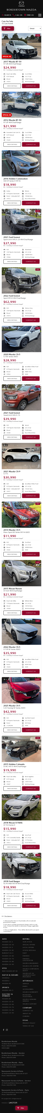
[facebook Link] (3, 1029)
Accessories (28, 989)
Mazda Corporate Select (31, 969)
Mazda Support (30, 1004)
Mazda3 (5, 981)
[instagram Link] (7, 1029)
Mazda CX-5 (7, 947)
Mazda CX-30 (8, 944)
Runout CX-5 (7, 953)
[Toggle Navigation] (39, 15)
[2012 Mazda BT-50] (21, 105)
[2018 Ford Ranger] (21, 866)
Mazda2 (5, 978)
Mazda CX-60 (8, 956)
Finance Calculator (28, 959)
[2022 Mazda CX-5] (21, 632)
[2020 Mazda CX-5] (21, 339)
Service (26, 983)
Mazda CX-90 (8, 964)
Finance (26, 956)
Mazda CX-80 (8, 961)
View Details (12, 86)
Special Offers (29, 944)
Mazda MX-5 (7, 990)
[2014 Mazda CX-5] (21, 515)
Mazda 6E (6, 983)
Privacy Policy (29, 1023)
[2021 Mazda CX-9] (21, 456)
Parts (25, 986)
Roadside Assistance (27, 995)
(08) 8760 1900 (11, 1075)
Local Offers (28, 947)
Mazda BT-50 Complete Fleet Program (29, 975)
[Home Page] (21, 4)
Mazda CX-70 (8, 959)
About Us (27, 1013)
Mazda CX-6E (8, 950)
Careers (26, 1016)
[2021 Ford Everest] (21, 222)
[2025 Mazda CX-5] (21, 690)
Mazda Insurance (30, 963)
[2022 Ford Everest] (21, 280)
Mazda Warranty (30, 992)
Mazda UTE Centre (31, 966)
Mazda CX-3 (7, 942)
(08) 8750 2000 (11, 1046)
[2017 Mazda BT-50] (21, 46)
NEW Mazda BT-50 (10, 971)
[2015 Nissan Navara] (21, 573)
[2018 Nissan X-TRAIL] (21, 807)
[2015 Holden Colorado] (21, 749)
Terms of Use (28, 1026)
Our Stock (27, 942)
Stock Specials (29, 950)
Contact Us (31, 86)
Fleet (25, 953)
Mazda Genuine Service (29, 1000)
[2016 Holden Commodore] (21, 163)
